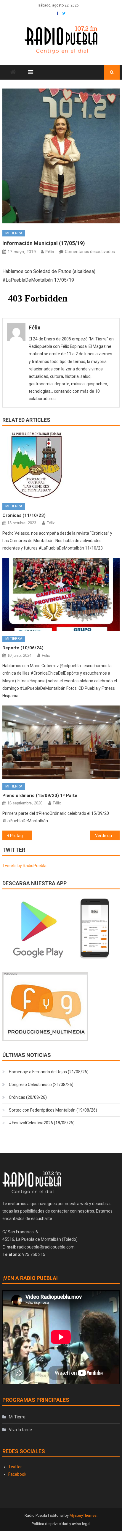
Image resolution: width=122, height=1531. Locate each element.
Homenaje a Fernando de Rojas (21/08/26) (49, 1071)
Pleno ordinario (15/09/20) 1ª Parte (39, 795)
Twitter (15, 1466)
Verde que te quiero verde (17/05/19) (107, 835)
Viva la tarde (20, 1429)
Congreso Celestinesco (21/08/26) (41, 1084)
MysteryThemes (83, 1515)
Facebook (17, 1474)
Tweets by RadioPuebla (24, 865)
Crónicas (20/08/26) (28, 1097)
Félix (49, 251)
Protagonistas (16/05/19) (21, 835)
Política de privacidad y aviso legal (61, 1523)
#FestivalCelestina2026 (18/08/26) (42, 1122)
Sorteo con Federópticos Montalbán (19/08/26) (53, 1110)
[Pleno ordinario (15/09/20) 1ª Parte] (60, 742)
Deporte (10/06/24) (23, 648)
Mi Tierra (13, 233)
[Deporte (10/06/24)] (60, 594)
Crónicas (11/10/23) (24, 515)
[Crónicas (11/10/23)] (60, 465)
